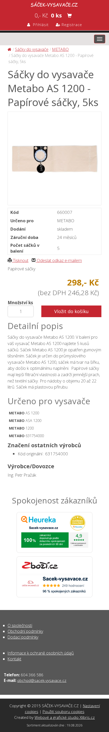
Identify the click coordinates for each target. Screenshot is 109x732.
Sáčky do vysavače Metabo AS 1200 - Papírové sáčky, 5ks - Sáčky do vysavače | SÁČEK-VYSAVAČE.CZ (54, 4)
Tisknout (20, 260)
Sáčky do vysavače (31, 49)
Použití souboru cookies (63, 711)
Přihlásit (39, 24)
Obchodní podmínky (25, 631)
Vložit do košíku (71, 311)
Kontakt (14, 659)
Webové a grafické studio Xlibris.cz (64, 717)
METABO (60, 49)
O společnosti (20, 625)
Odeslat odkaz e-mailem (59, 260)
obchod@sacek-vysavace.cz (41, 680)
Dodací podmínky (23, 637)
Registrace (71, 24)
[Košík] (69, 15)
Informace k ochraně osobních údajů (41, 653)
